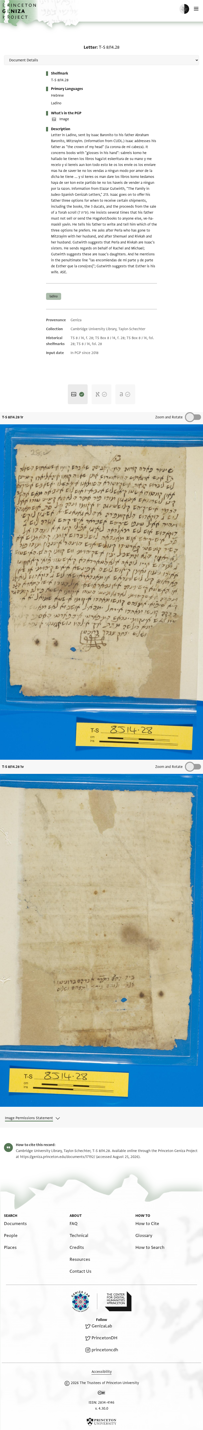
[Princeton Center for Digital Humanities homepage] (118, 1301)
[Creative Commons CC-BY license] (101, 1394)
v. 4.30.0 (101, 1408)
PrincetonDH (104, 1338)
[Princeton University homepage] (101, 1422)
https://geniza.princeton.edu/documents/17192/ (57, 1156)
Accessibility (102, 1371)
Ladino (54, 296)
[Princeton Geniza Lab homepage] (84, 1301)
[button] (20, 14)
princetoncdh (105, 1350)
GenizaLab (102, 1326)
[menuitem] (15, 1224)
